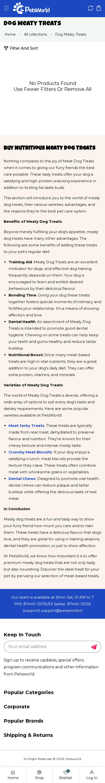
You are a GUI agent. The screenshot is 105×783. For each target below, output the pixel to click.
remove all (78, 89)
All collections (35, 34)
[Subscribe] (94, 647)
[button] (6, 8)
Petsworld (73, 759)
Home (10, 34)
